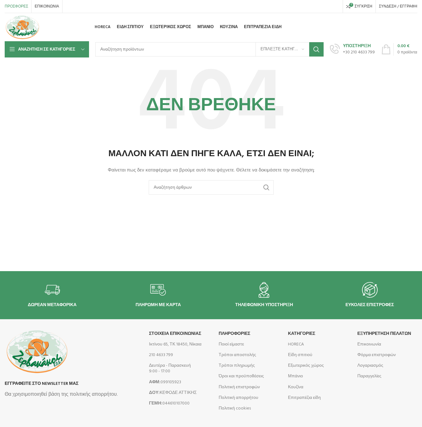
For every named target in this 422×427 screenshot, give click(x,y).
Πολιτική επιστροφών (239, 387)
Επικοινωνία (369, 344)
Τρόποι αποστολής (237, 355)
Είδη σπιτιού (300, 355)
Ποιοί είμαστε (231, 344)
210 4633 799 (161, 355)
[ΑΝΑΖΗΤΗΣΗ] (316, 49)
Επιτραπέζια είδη (304, 397)
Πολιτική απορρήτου (238, 397)
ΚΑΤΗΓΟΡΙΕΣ (301, 333)
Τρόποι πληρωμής (237, 365)
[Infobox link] (352, 49)
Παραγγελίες (369, 376)
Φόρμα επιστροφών (376, 355)
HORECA (296, 344)
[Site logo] (22, 27)
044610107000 (169, 403)
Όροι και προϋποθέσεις (241, 376)
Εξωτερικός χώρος (306, 365)
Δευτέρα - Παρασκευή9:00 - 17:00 (170, 368)
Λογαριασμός (370, 365)
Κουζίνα (295, 387)
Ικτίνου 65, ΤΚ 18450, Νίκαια (175, 344)
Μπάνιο (295, 376)
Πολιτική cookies (235, 408)
